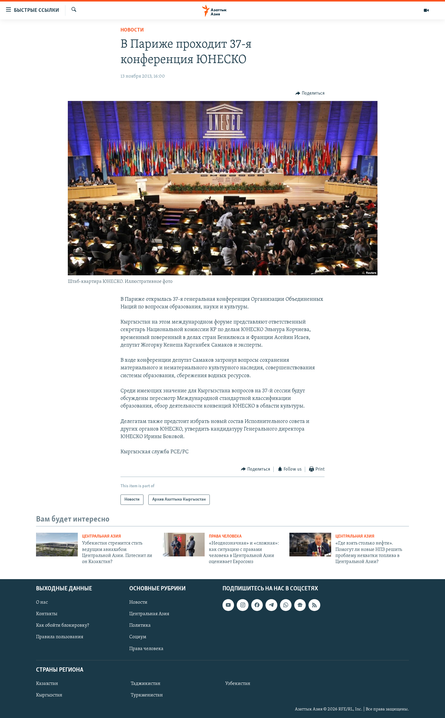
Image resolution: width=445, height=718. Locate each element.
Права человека (225, 536)
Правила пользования (59, 637)
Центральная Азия (101, 536)
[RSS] (314, 605)
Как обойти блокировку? (62, 625)
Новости (132, 30)
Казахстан (47, 683)
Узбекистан (237, 683)
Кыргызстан (49, 695)
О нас (42, 602)
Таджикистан (145, 683)
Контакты (46, 614)
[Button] (310, 93)
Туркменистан (147, 695)
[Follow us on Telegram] (271, 605)
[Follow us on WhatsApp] (286, 605)
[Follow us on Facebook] (257, 605)
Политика (140, 625)
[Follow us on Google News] (300, 605)
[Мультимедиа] (426, 10)
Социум (137, 637)
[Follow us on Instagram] (242, 605)
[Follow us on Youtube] (228, 605)
